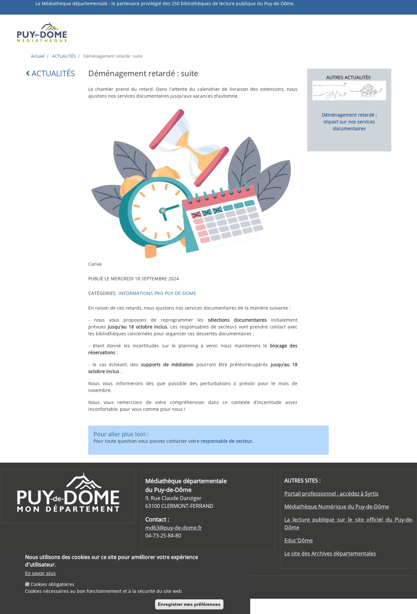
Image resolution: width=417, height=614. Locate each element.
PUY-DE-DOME (180, 293)
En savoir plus (40, 573)
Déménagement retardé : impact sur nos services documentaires (349, 122)
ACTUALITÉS (64, 56)
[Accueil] (60, 32)
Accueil (37, 56)
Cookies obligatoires (52, 584)
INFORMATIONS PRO (141, 293)
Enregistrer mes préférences (189, 604)
